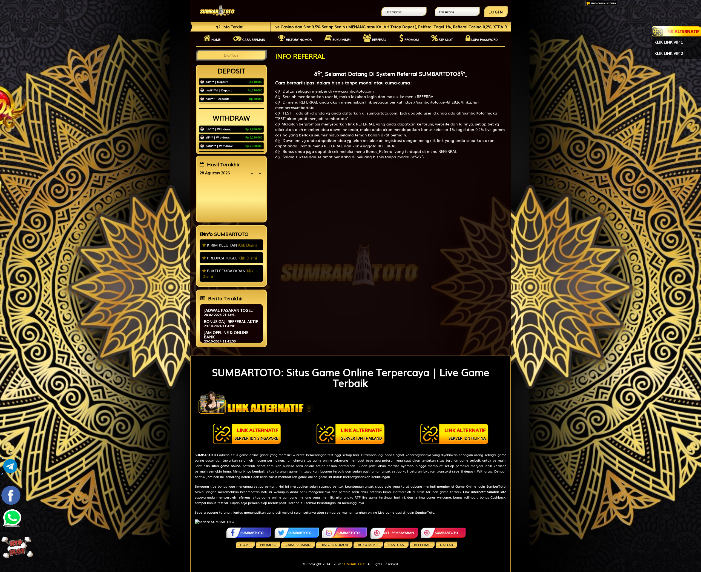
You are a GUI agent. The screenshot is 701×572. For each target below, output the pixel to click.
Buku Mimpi (341, 39)
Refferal (378, 39)
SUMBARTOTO (252, 532)
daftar (446, 544)
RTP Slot (445, 39)
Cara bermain (253, 39)
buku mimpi (368, 544)
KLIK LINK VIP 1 (668, 42)
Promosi (411, 39)
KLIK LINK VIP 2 (668, 53)
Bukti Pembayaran (397, 532)
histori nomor (334, 544)
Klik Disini (247, 245)
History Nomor (298, 39)
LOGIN (496, 12)
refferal (422, 544)
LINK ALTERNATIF (256, 433)
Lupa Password (484, 39)
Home (215, 39)
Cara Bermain (298, 544)
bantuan (396, 544)
